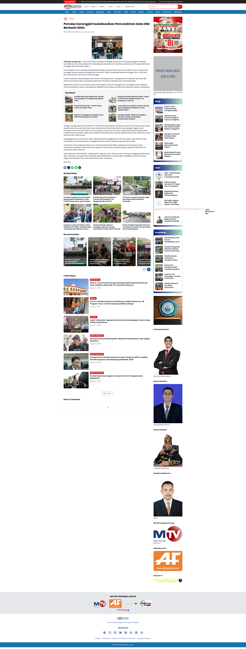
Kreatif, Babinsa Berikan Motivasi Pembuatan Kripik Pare (99, 262)
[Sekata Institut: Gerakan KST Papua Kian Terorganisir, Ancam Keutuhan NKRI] (159, 185)
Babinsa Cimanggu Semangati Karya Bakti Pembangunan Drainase (88, 116)
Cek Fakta (117, 12)
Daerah (93, 317)
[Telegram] (72, 167)
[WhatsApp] (76, 167)
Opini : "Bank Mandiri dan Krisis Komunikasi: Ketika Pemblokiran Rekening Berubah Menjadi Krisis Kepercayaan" (172, 175)
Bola (110, 7)
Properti (150, 12)
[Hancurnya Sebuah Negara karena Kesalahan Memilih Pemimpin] (159, 220)
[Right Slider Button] (149, 269)
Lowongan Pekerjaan (144, 638)
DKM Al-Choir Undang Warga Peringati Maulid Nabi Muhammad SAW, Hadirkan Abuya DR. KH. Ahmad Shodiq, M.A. (118, 284)
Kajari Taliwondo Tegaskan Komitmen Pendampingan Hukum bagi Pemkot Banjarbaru (120, 321)
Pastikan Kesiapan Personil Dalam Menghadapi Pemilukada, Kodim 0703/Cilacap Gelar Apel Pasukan (77, 199)
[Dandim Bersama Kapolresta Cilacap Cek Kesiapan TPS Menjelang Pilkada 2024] (69, 99)
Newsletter (178, 12)
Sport (118, 7)
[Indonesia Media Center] (73, 6)
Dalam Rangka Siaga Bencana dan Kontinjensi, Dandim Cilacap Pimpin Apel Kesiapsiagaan (136, 227)
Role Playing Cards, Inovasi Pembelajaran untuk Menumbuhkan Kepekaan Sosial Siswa (172, 240)
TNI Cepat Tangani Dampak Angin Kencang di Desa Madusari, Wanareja (136, 199)
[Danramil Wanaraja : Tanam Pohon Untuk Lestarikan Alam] (69, 109)
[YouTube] (120, 633)
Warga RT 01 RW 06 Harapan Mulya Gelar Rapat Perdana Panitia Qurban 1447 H (171, 136)
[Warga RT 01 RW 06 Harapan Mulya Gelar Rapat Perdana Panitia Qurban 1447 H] (159, 137)
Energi (158, 12)
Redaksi (97, 638)
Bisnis (102, 7)
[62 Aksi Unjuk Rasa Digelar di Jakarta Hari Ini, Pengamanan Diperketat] (76, 380)
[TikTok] (131, 633)
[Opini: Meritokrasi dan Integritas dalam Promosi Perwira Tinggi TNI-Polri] (179, 209)
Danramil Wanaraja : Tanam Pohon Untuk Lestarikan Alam (88, 107)
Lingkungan (100, 12)
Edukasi (141, 12)
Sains (109, 12)
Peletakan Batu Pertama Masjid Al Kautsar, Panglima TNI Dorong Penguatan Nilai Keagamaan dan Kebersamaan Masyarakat (171, 118)
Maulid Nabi (95, 280)
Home (87, 7)
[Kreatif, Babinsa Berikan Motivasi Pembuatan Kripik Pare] (99, 251)
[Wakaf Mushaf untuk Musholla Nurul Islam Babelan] (159, 155)
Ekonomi (90, 12)
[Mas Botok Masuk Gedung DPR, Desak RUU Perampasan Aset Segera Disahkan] (76, 342)
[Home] (65, 19)
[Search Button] (180, 7)
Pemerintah (167, 12)
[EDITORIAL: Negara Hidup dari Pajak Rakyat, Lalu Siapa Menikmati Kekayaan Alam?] (159, 203)
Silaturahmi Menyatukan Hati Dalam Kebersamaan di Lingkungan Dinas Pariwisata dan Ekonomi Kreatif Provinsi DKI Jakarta (172, 145)
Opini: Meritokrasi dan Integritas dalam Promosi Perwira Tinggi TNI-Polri (209, 212)
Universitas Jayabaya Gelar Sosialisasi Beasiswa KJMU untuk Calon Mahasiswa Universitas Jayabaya (172, 267)
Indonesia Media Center (126, 645)
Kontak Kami (106, 638)
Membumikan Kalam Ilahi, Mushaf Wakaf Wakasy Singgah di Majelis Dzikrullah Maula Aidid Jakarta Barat (172, 127)
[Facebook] (65, 167)
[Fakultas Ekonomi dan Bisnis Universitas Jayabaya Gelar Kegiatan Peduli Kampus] (159, 286)
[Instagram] (115, 633)
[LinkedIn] (136, 633)
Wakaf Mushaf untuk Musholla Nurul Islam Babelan (172, 154)
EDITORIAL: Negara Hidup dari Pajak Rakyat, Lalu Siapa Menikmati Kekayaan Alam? (171, 202)
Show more (107, 393)
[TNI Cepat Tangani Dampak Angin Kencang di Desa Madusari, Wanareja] (137, 185)
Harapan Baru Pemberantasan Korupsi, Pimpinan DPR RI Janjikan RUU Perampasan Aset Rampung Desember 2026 (119, 358)
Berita (93, 7)
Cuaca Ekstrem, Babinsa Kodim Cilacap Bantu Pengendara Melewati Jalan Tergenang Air (133, 108)
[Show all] (180, 101)
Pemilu (133, 12)
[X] (68, 167)
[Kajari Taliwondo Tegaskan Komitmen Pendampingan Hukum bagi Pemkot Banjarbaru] (76, 324)
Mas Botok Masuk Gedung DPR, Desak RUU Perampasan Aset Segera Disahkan (120, 340)
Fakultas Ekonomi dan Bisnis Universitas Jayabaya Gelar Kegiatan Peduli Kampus (171, 285)
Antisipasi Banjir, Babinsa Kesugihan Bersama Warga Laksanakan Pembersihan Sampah (132, 117)
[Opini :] (159, 176)
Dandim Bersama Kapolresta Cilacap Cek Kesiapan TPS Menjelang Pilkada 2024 (89, 99)
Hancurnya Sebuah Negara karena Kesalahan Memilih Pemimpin (171, 219)
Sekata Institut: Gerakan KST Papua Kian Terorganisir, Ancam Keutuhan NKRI (172, 184)
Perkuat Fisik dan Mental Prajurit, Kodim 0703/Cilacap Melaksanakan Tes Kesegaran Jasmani (133, 99)
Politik (74, 12)
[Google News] (126, 633)
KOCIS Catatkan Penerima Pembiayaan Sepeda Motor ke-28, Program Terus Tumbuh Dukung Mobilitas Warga (151, 2)
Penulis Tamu (129, 7)
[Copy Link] (79, 167)
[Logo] (123, 618)
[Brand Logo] (100, 603)
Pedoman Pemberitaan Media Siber (123, 638)
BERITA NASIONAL (97, 336)
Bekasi (93, 298)
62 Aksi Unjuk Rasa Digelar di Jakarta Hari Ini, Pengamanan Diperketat (116, 377)
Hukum (81, 12)
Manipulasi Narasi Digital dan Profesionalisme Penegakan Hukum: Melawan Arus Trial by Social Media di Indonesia (171, 193)
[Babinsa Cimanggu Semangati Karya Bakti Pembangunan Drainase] (69, 118)
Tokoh (126, 12)
